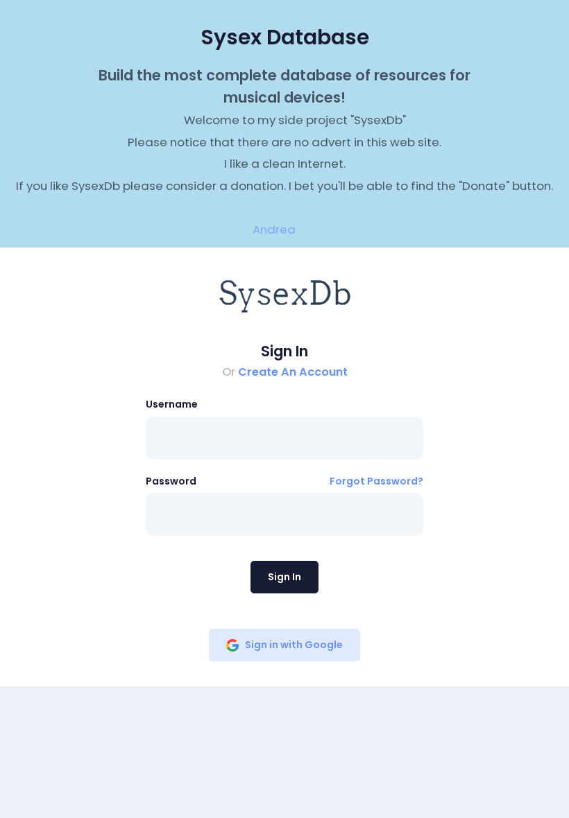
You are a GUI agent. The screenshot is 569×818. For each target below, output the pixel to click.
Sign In (284, 577)
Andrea (274, 229)
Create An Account (293, 372)
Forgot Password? (376, 481)
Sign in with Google (294, 645)
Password (171, 481)
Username (172, 404)
